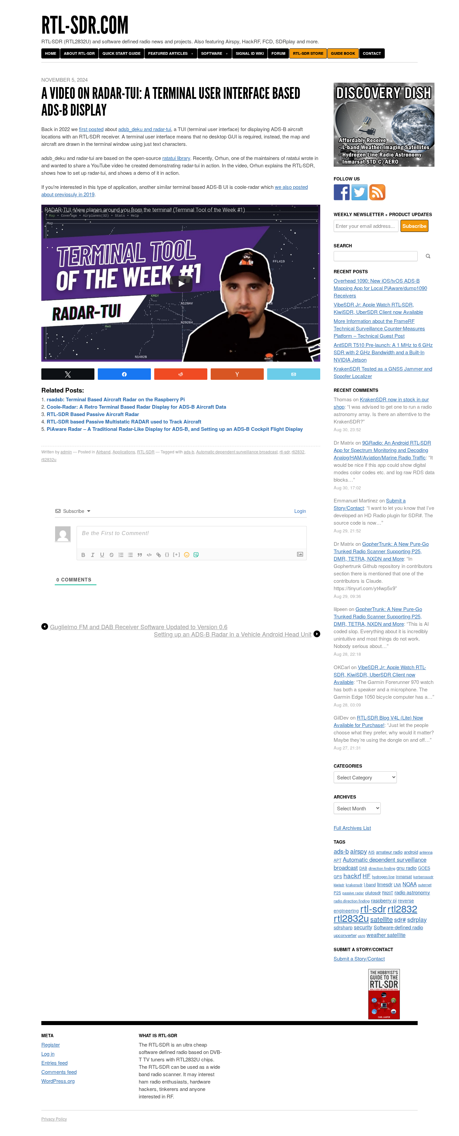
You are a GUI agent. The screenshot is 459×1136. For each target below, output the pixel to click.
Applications (124, 451)
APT (337, 860)
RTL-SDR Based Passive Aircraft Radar (93, 414)
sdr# (400, 919)
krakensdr (354, 884)
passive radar (353, 892)
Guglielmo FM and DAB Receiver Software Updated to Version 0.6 (138, 627)
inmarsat (404, 877)
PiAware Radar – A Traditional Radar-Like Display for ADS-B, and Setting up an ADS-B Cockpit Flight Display (175, 429)
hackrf (352, 875)
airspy (358, 850)
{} (167, 554)
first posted (91, 128)
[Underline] (102, 555)
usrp (361, 935)
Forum (278, 53)
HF (367, 875)
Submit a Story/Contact (359, 958)
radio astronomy (412, 892)
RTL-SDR (146, 451)
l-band (370, 884)
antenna (425, 852)
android (411, 852)
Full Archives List (352, 827)
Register (50, 1044)
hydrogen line (383, 876)
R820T (387, 892)
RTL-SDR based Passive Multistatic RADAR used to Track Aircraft (124, 421)
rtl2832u (48, 459)
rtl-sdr (285, 451)
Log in (47, 1053)
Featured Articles (167, 53)
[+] (176, 554)
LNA (397, 884)
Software (211, 53)
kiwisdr (339, 884)
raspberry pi (384, 900)
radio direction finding (352, 900)
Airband (103, 451)
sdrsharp (343, 927)
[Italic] (92, 555)
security (363, 927)
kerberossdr (423, 876)
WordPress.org (58, 1080)
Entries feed (54, 1062)
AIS (371, 852)
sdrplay (417, 919)
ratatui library (176, 157)
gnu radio (407, 867)
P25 (337, 892)
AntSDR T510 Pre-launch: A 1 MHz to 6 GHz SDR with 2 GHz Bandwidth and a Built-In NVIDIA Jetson (383, 352)
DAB (363, 868)
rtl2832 (298, 451)
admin (66, 451)
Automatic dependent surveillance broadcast (237, 451)
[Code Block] (149, 555)
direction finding (382, 868)
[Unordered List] (130, 555)
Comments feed (59, 1071)
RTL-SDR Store (308, 53)
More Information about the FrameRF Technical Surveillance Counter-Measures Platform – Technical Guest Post (379, 328)
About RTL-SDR (79, 53)
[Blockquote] (139, 555)
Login (299, 511)
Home (50, 53)
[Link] (158, 555)
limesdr (384, 884)
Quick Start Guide (121, 53)
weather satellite (386, 935)
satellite (381, 919)
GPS (338, 876)
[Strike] (111, 555)
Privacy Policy (54, 1119)
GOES (424, 868)
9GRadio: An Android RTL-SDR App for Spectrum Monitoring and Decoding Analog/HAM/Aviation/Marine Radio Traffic (382, 450)
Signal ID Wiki (250, 53)
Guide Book (343, 53)
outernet (424, 884)
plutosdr (373, 892)
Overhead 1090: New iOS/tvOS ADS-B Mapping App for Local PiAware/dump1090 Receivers (380, 288)
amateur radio (389, 852)
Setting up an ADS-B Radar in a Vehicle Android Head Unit (232, 634)
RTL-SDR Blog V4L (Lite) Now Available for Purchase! (378, 721)
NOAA (410, 884)
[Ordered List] (121, 555)
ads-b (189, 451)
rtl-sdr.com (85, 25)
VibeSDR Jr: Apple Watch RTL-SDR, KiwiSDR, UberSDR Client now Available (378, 308)
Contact (372, 53)
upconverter (345, 935)
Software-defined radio (398, 927)
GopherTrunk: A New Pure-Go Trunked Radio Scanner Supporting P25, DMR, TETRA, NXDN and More (381, 551)
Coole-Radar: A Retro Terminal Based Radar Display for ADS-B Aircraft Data (136, 406)
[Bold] (83, 555)
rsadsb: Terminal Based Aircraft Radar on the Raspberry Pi (116, 399)
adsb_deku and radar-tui (144, 128)
